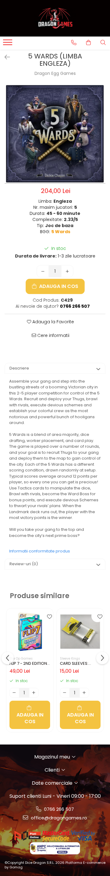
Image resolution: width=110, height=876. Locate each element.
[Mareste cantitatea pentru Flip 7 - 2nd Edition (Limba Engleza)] (34, 693)
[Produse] (8, 44)
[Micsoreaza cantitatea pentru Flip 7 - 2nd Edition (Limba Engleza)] (14, 693)
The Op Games (21, 658)
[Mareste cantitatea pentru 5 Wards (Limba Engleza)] (67, 271)
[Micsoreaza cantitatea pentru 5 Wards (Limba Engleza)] (43, 271)
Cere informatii (52, 335)
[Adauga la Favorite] (47, 616)
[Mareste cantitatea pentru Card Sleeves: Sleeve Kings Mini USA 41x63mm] (84, 693)
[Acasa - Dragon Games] (55, 18)
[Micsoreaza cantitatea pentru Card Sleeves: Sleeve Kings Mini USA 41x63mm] (65, 693)
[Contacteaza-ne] (74, 43)
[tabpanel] (55, 134)
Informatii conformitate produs (39, 551)
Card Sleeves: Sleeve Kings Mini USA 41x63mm (77, 663)
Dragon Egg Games (55, 73)
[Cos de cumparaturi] (88, 43)
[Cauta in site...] (103, 43)
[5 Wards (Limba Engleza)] (55, 134)
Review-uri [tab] (23, 564)
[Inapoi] (4, 57)
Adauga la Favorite (52, 322)
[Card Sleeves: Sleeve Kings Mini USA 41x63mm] (80, 631)
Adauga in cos (58, 286)
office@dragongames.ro (58, 818)
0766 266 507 (58, 809)
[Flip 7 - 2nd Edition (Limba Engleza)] (29, 631)
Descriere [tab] (19, 368)
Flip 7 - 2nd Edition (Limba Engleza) (28, 663)
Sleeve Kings (70, 658)
